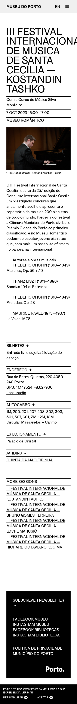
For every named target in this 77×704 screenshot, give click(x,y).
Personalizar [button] (13, 697)
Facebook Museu (30, 619)
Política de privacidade (37, 648)
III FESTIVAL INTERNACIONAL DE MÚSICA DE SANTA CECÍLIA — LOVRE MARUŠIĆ (35, 526)
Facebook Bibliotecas (36, 629)
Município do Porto (33, 653)
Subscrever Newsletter (38, 600)
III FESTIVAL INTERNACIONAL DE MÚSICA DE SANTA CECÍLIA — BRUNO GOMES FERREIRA (35, 510)
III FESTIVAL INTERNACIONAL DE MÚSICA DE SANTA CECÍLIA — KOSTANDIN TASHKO (35, 493)
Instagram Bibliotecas (36, 635)
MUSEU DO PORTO (23, 6)
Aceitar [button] (42, 697)
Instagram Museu (31, 624)
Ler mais (28, 692)
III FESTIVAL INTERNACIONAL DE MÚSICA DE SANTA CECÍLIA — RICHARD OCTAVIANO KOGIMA (35, 542)
